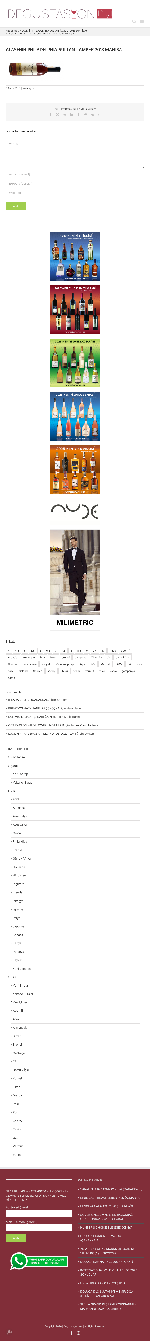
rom (139, 664)
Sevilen (37, 671)
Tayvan (18, 960)
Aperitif (18, 1010)
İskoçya (18, 901)
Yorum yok (28, 88)
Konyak (18, 1078)
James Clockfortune (84, 725)
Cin (15, 1061)
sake (11, 671)
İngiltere (18, 884)
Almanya (19, 807)
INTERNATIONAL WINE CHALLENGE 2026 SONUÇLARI (108, 1272)
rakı (130, 664)
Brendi (17, 1044)
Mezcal (105, 664)
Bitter (17, 1036)
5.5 (33, 650)
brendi (66, 657)
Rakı (16, 1104)
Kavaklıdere (29, 664)
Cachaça (19, 1053)
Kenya (17, 943)
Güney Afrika (22, 858)
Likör (16, 1087)
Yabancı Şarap (22, 782)
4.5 (17, 650)
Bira (13, 977)
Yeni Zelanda (22, 969)
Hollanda (19, 867)
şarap (11, 677)
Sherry (17, 1121)
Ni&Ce (118, 664)
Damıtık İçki (21, 1070)
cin (109, 657)
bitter (53, 657)
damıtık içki (122, 657)
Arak (16, 1019)
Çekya (17, 833)
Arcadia (13, 657)
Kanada (18, 935)
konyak (46, 664)
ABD (16, 799)
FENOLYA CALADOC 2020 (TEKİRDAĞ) (106, 1206)
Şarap (15, 766)
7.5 (63, 650)
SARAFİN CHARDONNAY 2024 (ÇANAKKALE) (111, 1189)
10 (103, 650)
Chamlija (96, 657)
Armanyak (20, 1027)
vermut (89, 671)
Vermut (18, 1146)
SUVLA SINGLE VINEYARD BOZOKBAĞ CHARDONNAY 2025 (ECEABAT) (106, 1217)
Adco (113, 650)
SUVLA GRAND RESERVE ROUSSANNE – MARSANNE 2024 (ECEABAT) (108, 1306)
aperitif (125, 650)
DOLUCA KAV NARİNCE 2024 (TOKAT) (106, 1261)
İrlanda (17, 892)
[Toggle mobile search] (134, 21)
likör (93, 664)
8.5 (79, 650)
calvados (80, 657)
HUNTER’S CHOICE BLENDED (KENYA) (106, 1227)
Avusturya (20, 824)
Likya (82, 664)
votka (113, 671)
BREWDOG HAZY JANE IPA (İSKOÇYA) (34, 708)
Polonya (18, 952)
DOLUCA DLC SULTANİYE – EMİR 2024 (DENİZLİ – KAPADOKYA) (107, 1294)
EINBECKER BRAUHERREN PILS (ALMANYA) (110, 1198)
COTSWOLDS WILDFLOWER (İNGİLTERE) (36, 725)
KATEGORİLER (18, 749)
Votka (17, 1155)
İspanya (18, 909)
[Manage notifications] (9, 1332)
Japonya (18, 926)
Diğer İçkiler (19, 1002)
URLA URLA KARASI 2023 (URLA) (103, 1283)
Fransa (17, 850)
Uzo (15, 1138)
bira (42, 657)
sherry (51, 671)
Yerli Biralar (21, 985)
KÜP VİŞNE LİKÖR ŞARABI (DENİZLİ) (33, 717)
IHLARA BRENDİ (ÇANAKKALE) (29, 700)
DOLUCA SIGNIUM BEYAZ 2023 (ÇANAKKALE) (102, 1238)
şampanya (128, 671)
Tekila (17, 1129)
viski (102, 671)
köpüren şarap (65, 664)
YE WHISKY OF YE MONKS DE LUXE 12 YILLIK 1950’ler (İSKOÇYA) (107, 1251)
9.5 (95, 650)
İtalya (16, 918)
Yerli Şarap (20, 774)
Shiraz (64, 671)
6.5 (48, 650)
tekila (76, 671)
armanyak (29, 657)
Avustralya (20, 816)
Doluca (12, 664)
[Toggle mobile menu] (142, 21)
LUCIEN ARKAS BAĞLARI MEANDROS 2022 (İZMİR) (43, 733)
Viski (14, 791)
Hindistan (19, 875)
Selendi (23, 671)
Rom (16, 1112)
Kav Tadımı (18, 757)
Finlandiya (20, 841)
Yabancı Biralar (23, 994)
